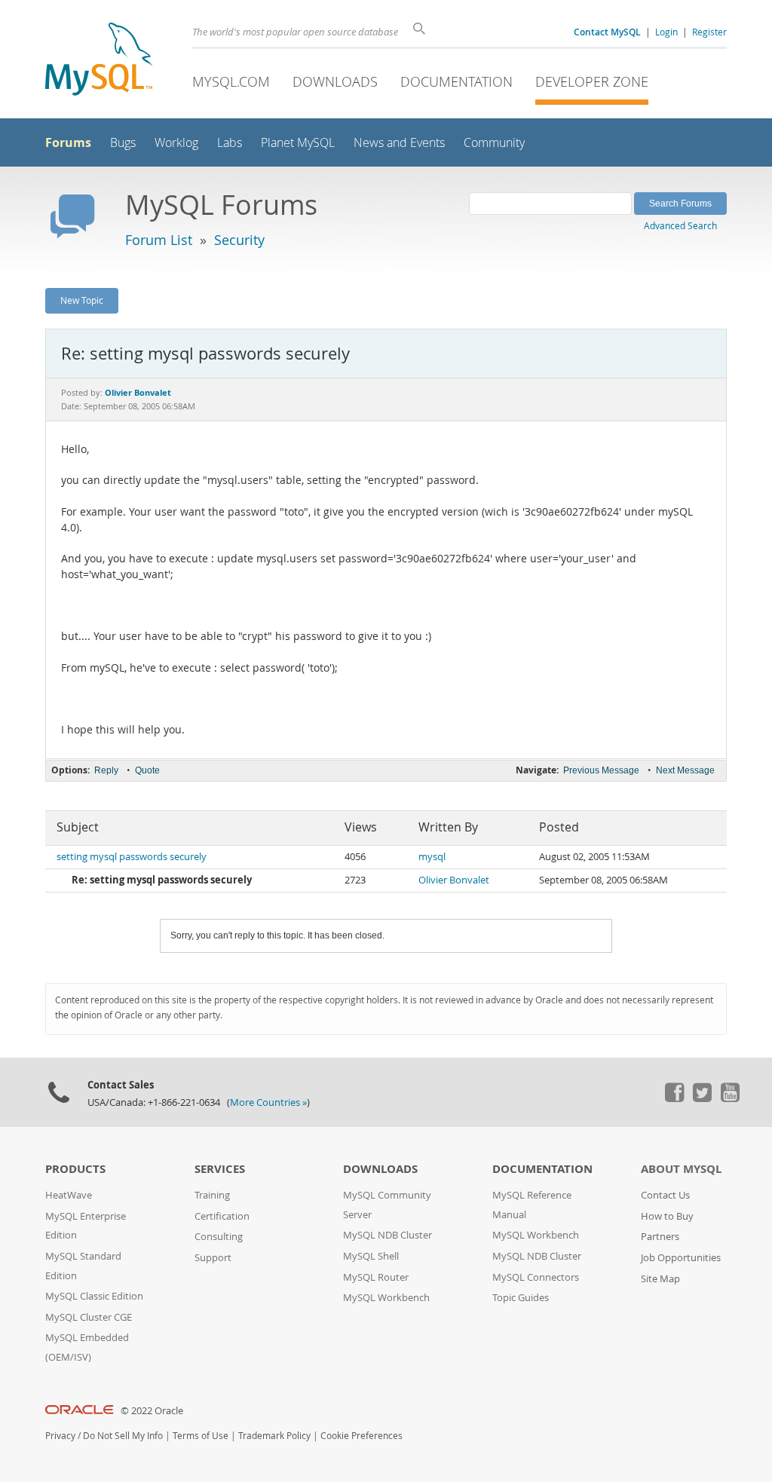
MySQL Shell (371, 1256)
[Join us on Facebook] (674, 1098)
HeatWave (68, 1195)
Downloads (335, 81)
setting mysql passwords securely (132, 856)
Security (239, 240)
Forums (68, 142)
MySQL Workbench (386, 1297)
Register (709, 32)
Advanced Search (680, 225)
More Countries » (268, 1102)
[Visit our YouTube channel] (730, 1098)
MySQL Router (376, 1277)
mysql (432, 856)
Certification (222, 1216)
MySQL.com (231, 81)
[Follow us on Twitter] (702, 1098)
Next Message (685, 770)
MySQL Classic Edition (94, 1296)
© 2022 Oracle (152, 1410)
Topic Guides (520, 1297)
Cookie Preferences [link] (361, 1435)
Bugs (123, 143)
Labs (229, 143)
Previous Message (601, 770)
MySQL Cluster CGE (88, 1317)
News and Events (399, 143)
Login (666, 32)
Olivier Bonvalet (453, 880)
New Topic (81, 300)
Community (494, 143)
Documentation (456, 81)
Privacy (60, 1435)
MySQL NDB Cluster (387, 1235)
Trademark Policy (274, 1435)
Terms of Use (200, 1435)
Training (212, 1195)
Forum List (158, 240)
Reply (106, 770)
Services (220, 1169)
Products (75, 1169)
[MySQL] (99, 61)
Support (213, 1257)
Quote (147, 770)
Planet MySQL (298, 143)
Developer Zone (591, 81)
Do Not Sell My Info (123, 1435)
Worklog (176, 143)
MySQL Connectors (535, 1277)
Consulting (219, 1236)
